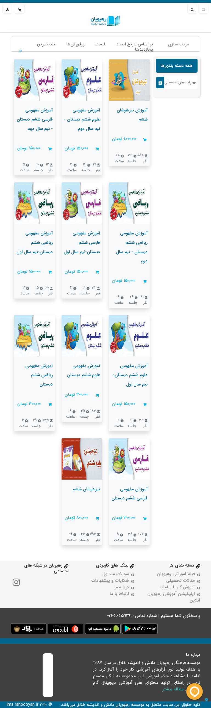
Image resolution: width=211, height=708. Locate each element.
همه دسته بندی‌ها (176, 65)
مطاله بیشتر (173, 689)
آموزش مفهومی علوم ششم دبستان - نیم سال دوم (82, 119)
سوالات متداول (115, 573)
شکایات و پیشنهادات (110, 580)
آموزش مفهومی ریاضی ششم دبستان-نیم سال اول (34, 242)
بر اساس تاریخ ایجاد (134, 44)
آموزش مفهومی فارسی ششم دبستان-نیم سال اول (82, 242)
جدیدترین (46, 44)
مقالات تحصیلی (180, 580)
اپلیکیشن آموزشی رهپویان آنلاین (174, 597)
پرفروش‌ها (75, 44)
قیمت (100, 44)
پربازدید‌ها (144, 49)
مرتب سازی (178, 44)
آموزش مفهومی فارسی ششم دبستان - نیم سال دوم (35, 119)
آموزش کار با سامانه (177, 587)
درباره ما (121, 587)
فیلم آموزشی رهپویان (176, 573)
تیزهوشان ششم (86, 489)
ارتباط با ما (119, 593)
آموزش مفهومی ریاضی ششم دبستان (39, 375)
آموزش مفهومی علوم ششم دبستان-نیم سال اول (130, 375)
